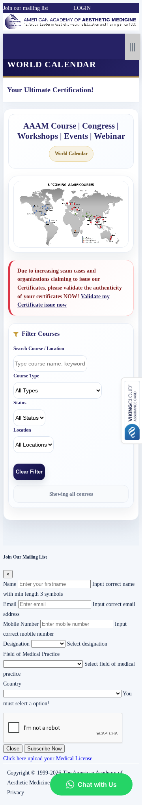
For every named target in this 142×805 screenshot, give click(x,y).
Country (12, 684)
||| (133, 46)
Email (10, 604)
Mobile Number (21, 624)
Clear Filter (29, 472)
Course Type (26, 376)
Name (9, 584)
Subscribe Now (44, 749)
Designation (16, 644)
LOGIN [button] (82, 8)
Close (12, 749)
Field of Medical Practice (31, 654)
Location (22, 430)
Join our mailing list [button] (25, 8)
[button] (52, 8)
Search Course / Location (38, 348)
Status (19, 402)
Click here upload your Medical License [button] (47, 758)
